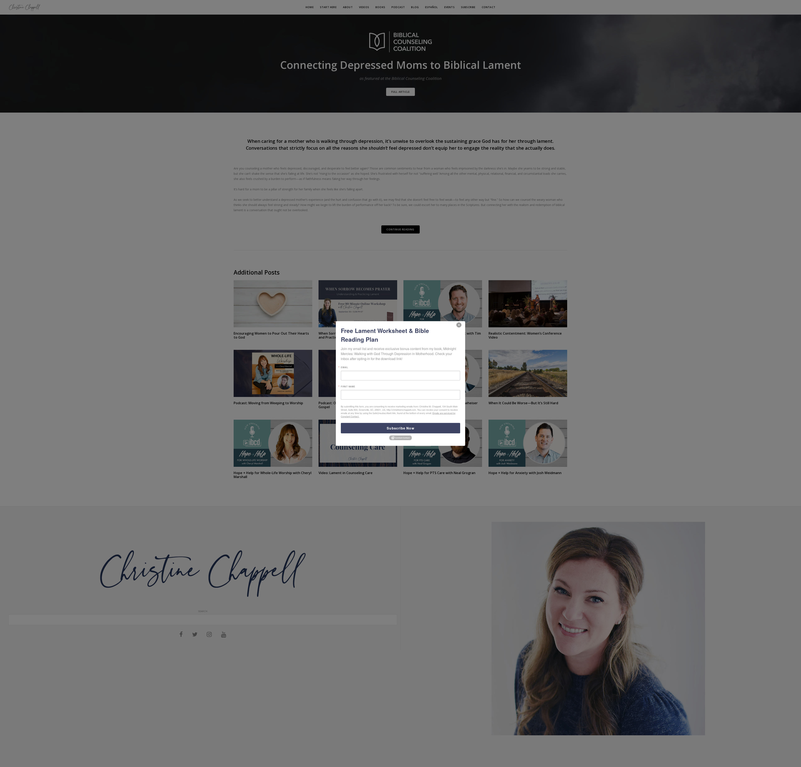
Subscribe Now (400, 428)
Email (344, 367)
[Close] (459, 325)
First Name (348, 386)
